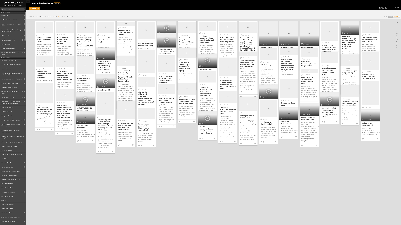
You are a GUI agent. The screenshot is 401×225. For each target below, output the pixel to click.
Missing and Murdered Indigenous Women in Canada (10, 125)
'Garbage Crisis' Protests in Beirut (10, 179)
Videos (42, 17)
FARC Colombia (5, 36)
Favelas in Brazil (6, 163)
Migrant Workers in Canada (9, 175)
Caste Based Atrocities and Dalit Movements (10, 53)
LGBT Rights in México (7, 204)
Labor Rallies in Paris (7, 188)
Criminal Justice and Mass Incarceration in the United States (12, 74)
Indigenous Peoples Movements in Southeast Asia (10, 131)
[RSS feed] (386, 8)
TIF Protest (4, 159)
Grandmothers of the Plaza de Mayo (9, 92)
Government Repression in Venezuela (11, 79)
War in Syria (4, 16)
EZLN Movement (6, 44)
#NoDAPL (4, 200)
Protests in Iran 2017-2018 (8, 60)
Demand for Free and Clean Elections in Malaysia (12, 137)
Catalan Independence (7, 69)
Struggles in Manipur (7, 196)
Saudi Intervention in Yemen (9, 87)
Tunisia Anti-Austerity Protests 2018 (11, 65)
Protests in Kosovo (6, 150)
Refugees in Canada (7, 116)
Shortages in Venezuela (8, 192)
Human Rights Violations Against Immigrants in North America (10, 102)
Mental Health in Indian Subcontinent (11, 120)
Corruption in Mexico (7, 213)
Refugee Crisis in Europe (8, 221)
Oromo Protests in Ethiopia (9, 146)
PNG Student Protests (7, 184)
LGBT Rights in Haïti (7, 107)
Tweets (55, 17)
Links (36, 17)
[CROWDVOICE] (12, 2)
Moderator (396, 16)
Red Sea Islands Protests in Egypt (10, 171)
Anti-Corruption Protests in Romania (11, 154)
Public (390, 16)
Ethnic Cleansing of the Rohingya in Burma (11, 25)
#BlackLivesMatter (6, 112)
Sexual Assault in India (7, 97)
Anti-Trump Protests (7, 209)
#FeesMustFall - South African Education (12, 142)
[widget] (382, 8)
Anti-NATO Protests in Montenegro (10, 217)
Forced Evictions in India (8, 48)
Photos (49, 17)
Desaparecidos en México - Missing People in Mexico (11, 31)
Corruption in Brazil (7, 167)
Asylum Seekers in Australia (9, 20)
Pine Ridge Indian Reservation (9, 83)
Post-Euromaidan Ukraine (8, 40)
